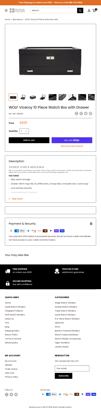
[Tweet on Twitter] (86, 113)
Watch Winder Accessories (68, 338)
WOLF (57, 326)
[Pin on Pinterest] (81, 113)
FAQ (7, 322)
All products (18, 19)
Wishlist (8, 365)
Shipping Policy (12, 330)
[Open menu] (6, 10)
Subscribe (64, 375)
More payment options (72, 146)
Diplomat (59, 322)
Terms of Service (13, 338)
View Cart (9, 373)
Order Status (11, 369)
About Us (9, 318)
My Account (11, 361)
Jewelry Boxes (62, 346)
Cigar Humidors (62, 342)
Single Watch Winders (65, 302)
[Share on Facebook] (76, 113)
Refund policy (11, 342)
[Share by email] (90, 113)
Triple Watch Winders (65, 310)
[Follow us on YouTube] (16, 394)
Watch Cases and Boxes (66, 334)
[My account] (89, 10)
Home (7, 19)
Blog (7, 326)
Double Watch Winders (66, 306)
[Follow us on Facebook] (6, 394)
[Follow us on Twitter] (11, 394)
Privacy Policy (11, 376)
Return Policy (11, 334)
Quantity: (13, 131)
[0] (94, 10)
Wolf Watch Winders (15, 314)
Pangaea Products (14, 310)
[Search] (80, 10)
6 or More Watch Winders (67, 318)
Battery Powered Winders (67, 330)
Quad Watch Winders (15, 306)
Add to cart (29, 140)
